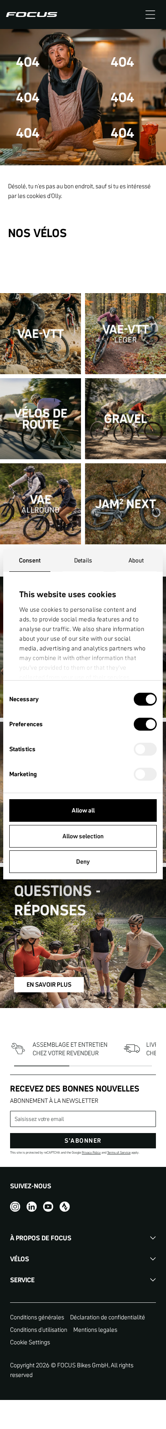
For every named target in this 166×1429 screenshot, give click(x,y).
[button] (150, 14)
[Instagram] (15, 1206)
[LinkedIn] (32, 1206)
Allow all (83, 810)
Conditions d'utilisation (38, 1329)
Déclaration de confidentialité (107, 1317)
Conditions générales (37, 1317)
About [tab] (136, 560)
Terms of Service (119, 1152)
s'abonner (83, 1140)
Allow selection (83, 836)
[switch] (145, 725)
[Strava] (65, 1206)
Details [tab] (83, 560)
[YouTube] (48, 1206)
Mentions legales (95, 1329)
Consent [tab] (30, 560)
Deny (83, 861)
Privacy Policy (91, 1152)
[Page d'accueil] (31, 14)
